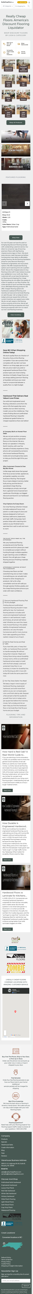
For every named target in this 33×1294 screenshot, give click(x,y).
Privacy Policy (6, 1262)
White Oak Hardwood (8, 1193)
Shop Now (15, 237)
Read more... (7, 790)
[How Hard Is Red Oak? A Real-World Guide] (15, 736)
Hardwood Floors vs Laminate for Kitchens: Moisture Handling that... (15, 894)
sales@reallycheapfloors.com (11, 1172)
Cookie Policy (5, 1264)
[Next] (27, 203)
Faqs (2, 1153)
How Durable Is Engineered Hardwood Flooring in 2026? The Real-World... (14, 825)
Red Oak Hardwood (8, 1191)
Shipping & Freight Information (12, 1266)
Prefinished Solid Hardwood (11, 1182)
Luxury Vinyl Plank (7, 1188)
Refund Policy (6, 1257)
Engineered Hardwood (9, 1185)
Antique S (6, 212)
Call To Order (23, 2)
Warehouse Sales (7, 1145)
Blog (2, 1150)
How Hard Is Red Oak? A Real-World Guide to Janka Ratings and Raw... (15, 753)
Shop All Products (16, 122)
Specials (4, 1142)
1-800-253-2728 (21, 1129)
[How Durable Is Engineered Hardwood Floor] (15, 808)
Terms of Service (6, 1259)
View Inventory (16, 315)
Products (4, 1139)
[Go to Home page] (7, 2)
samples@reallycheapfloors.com (12, 1174)
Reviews (4, 1156)
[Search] (29, 6)
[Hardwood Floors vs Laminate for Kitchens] (15, 877)
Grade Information (7, 1147)
